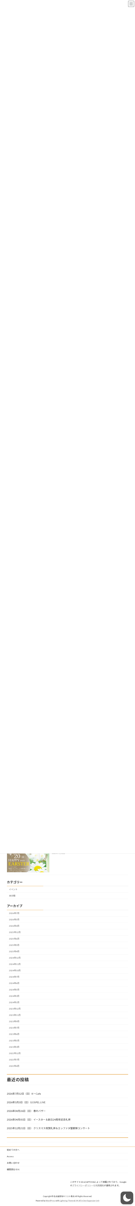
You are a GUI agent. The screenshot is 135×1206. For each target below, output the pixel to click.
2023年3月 (14, 1047)
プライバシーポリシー (82, 1185)
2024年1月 (14, 1002)
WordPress (50, 1201)
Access (10, 1156)
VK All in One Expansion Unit (87, 1201)
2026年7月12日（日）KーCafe (24, 1093)
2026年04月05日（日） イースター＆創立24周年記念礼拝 (38, 1119)
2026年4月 (14, 926)
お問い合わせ (13, 1163)
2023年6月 (14, 1034)
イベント (13, 889)
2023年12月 (15, 1008)
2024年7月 (14, 976)
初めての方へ (13, 1150)
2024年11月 (15, 964)
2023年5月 (14, 1040)
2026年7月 (14, 913)
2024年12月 (15, 957)
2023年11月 (15, 1015)
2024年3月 (14, 996)
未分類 (12, 895)
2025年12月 (15, 932)
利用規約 (99, 1185)
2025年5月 (14, 945)
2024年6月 (14, 983)
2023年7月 (14, 1027)
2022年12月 (15, 1053)
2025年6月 (14, 938)
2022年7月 (14, 1059)
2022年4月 (14, 1066)
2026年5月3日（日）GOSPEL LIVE (26, 1102)
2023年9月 (14, 1021)
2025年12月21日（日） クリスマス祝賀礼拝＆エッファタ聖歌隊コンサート (48, 1128)
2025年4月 (14, 951)
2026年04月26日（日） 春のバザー (26, 1110)
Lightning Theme (67, 1201)
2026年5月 (14, 919)
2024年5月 (14, 989)
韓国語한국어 (13, 1169)
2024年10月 (15, 970)
